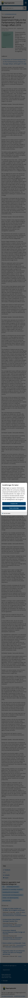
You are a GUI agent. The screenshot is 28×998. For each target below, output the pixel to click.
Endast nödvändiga (14, 508)
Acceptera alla (14, 503)
